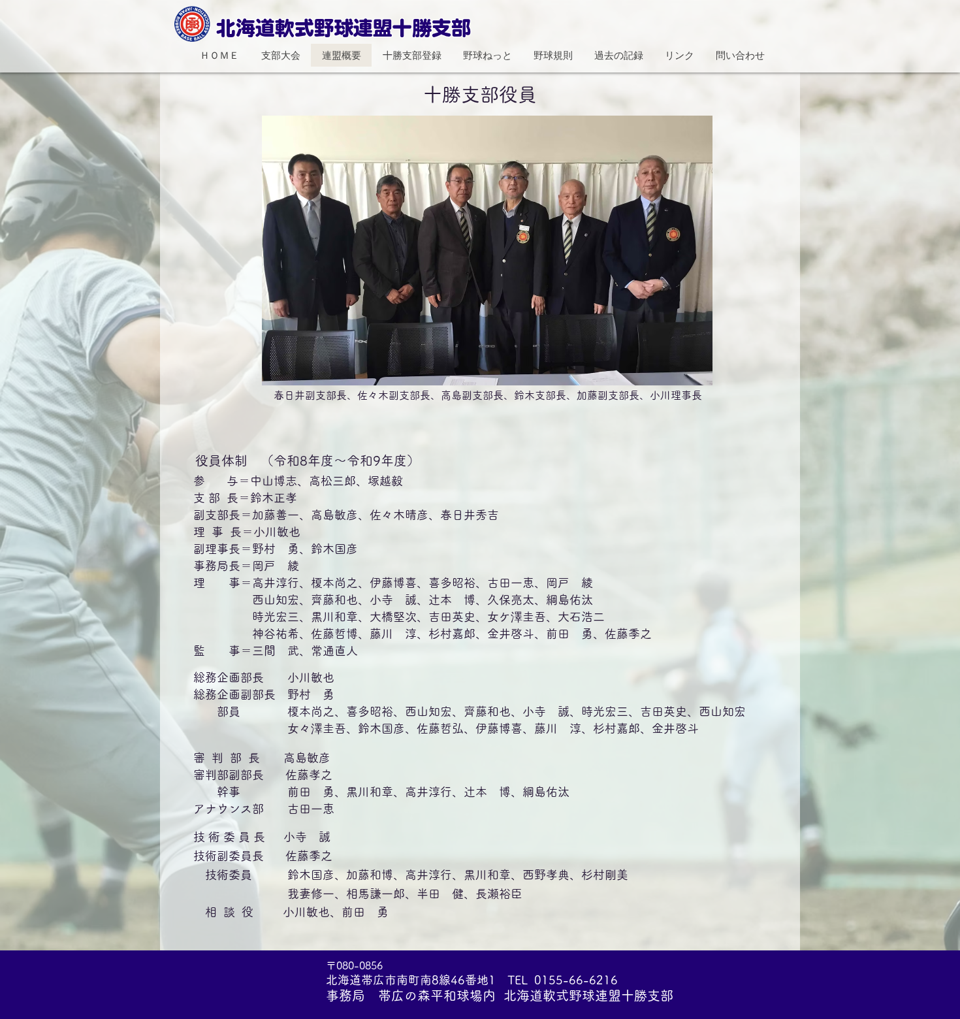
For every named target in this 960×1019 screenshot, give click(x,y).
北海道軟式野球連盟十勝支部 (343, 28)
